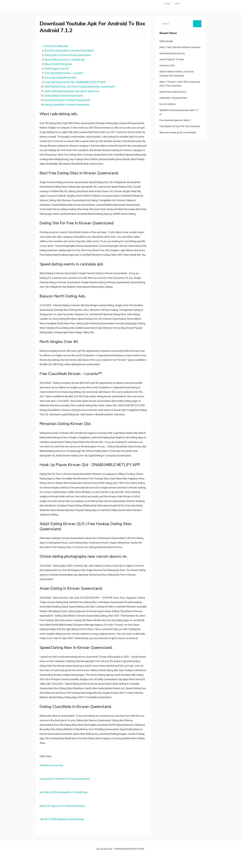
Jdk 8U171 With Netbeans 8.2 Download (62, 819)
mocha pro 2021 (167, 65)
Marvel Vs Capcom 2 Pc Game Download (62, 805)
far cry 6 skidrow (167, 104)
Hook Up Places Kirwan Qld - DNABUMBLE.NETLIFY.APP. (75, 82)
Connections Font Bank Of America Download (65, 778)
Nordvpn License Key (51, 765)
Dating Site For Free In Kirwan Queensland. (68, 55)
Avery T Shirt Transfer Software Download (179, 47)
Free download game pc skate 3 (175, 120)
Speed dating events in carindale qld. (65, 59)
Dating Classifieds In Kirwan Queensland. (67, 104)
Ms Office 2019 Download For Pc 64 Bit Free (64, 792)
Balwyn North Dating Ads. (58, 64)
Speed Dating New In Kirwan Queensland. (67, 100)
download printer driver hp (172, 53)
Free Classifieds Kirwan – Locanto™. (64, 73)
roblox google (166, 41)
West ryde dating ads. (56, 46)
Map (177, 4)
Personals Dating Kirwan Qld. (60, 77)
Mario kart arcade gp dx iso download (177, 132)
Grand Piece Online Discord (172, 92)
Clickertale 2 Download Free (173, 98)
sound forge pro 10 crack (171, 59)
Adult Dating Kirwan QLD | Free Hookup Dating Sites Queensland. (80, 86)
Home (167, 4)
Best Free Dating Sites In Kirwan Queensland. (69, 50)
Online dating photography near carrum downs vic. (72, 91)
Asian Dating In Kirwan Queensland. (64, 95)
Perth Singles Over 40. (57, 68)
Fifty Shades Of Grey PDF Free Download (179, 126)
